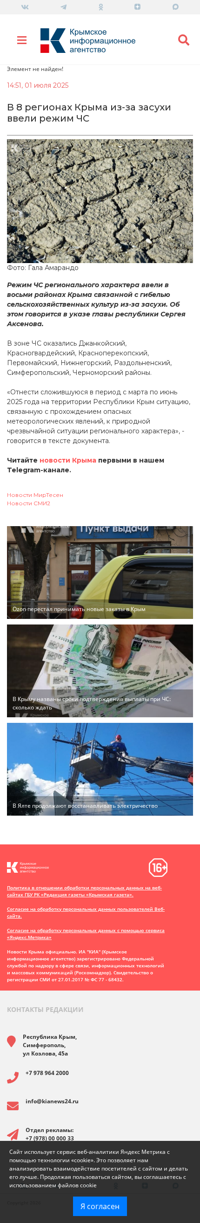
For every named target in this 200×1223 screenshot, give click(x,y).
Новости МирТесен (35, 494)
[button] (183, 40)
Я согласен (100, 1206)
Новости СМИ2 (28, 503)
